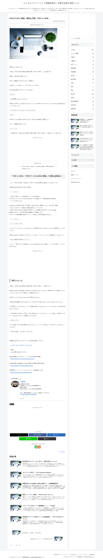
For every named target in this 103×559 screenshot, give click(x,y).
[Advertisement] (38, 149)
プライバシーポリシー (83, 554)
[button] (47, 438)
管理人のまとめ (26, 168)
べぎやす (23, 381)
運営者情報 (91, 554)
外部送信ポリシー (58, 554)
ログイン (73, 171)
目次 (35, 163)
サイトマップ (66, 554)
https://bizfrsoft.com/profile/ (29, 394)
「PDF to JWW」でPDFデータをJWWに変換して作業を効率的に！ (38, 166)
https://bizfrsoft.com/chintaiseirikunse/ (21, 372)
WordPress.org (75, 182)
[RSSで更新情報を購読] (23, 398)
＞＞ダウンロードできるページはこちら (21, 345)
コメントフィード (76, 178)
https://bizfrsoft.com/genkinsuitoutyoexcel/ (22, 359)
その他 (12, 404)
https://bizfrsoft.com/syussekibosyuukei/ (22, 365)
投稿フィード (74, 175)
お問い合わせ (74, 554)
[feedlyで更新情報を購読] (21, 398)
